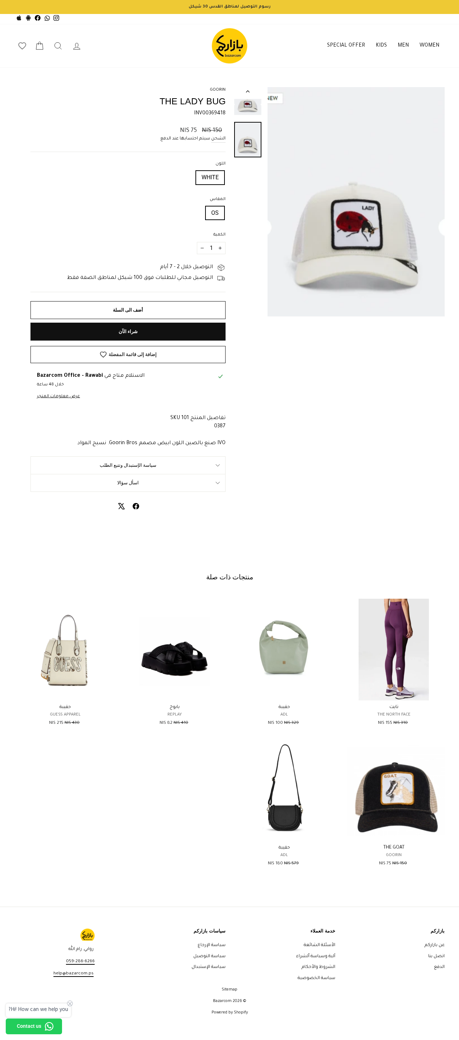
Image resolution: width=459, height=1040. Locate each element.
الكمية (219, 235)
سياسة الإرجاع (212, 945)
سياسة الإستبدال (208, 967)
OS (215, 212)
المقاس (218, 199)
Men (403, 46)
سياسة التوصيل (209, 956)
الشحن (218, 138)
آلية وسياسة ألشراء (315, 956)
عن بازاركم (435, 945)
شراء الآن (128, 331)
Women (429, 46)
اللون (221, 164)
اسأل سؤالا (128, 482)
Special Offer (346, 46)
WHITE (210, 177)
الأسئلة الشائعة (319, 945)
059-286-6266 (80, 961)
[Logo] (229, 46)
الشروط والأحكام (318, 967)
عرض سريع (394, 692)
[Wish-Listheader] (22, 46)
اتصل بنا (436, 956)
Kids (381, 46)
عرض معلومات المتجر (58, 396)
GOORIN (218, 90)
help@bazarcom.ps (73, 973)
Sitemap (229, 990)
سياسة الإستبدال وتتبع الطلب (128, 465)
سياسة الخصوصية (316, 978)
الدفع (439, 967)
